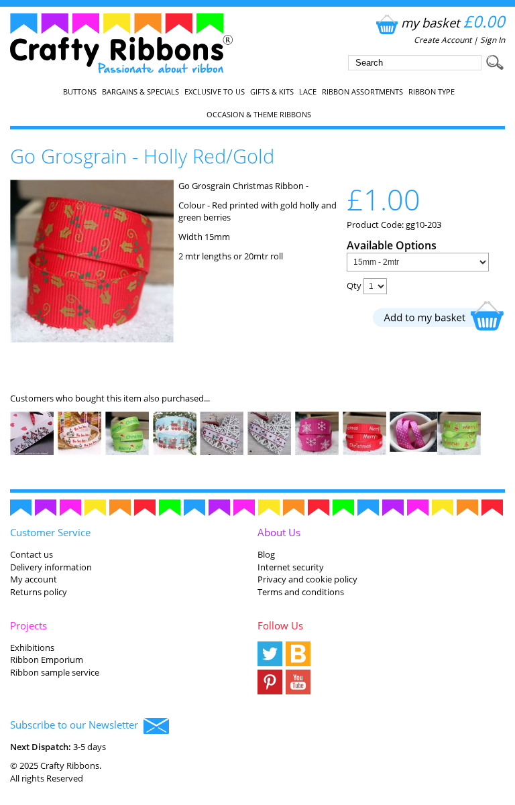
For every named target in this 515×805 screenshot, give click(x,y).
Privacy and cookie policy (307, 579)
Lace (308, 92)
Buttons (80, 92)
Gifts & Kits (272, 92)
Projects (28, 625)
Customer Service (50, 532)
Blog (266, 554)
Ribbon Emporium (46, 660)
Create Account (442, 40)
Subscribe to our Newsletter (77, 724)
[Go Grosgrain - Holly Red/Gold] (91, 339)
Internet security (291, 567)
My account (33, 579)
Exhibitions (32, 647)
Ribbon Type (431, 92)
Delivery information (51, 567)
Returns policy (38, 592)
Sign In (492, 40)
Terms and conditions (301, 592)
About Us (279, 532)
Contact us (31, 554)
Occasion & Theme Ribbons (259, 114)
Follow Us (280, 625)
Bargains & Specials (140, 92)
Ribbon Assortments (362, 92)
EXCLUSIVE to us (214, 92)
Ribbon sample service (54, 672)
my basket (453, 22)
